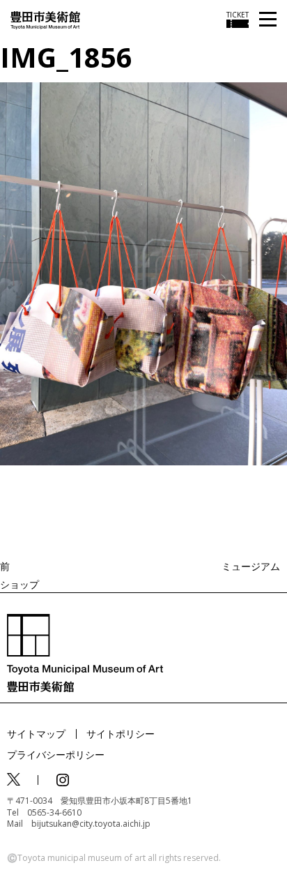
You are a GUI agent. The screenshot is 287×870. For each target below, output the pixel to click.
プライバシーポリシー (55, 754)
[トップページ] (45, 19)
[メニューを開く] (268, 20)
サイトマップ (36, 733)
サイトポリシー (120, 733)
